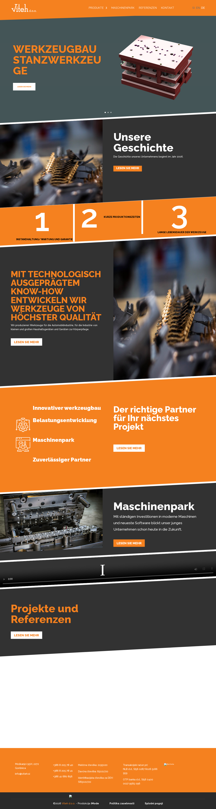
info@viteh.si (22, 773)
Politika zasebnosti (122, 803)
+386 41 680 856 (62, 776)
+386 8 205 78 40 (63, 765)
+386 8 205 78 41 (63, 770)
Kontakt (167, 8)
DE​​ (203, 7)
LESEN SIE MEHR (24, 87)
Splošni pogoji (154, 803)
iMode (95, 803)
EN (198, 7)
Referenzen (148, 8)
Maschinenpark (122, 8)
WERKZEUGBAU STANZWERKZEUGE (57, 60)
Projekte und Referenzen (44, 614)
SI (193, 7)
